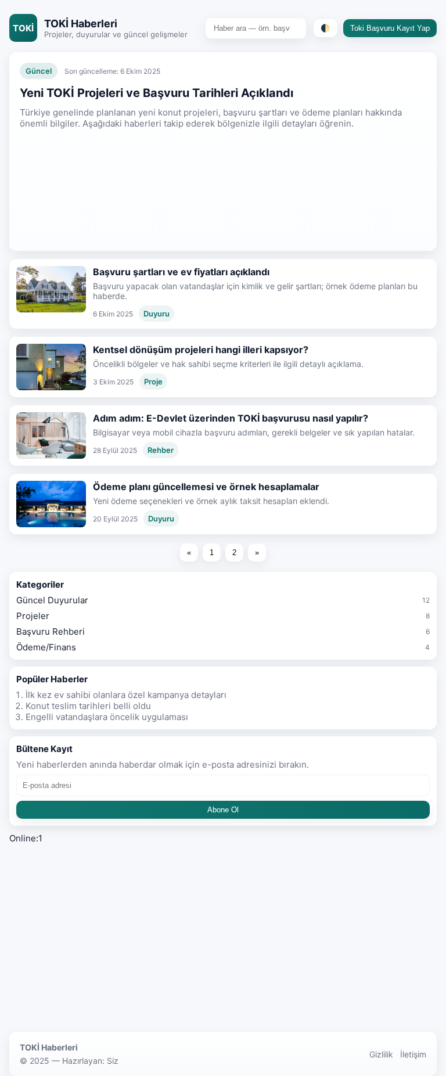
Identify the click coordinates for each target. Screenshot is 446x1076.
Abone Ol (223, 809)
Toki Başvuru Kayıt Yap (390, 28)
